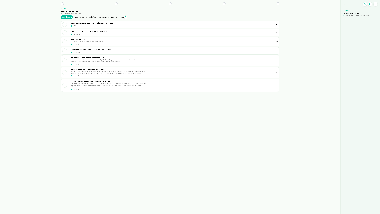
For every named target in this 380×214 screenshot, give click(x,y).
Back (64, 8)
